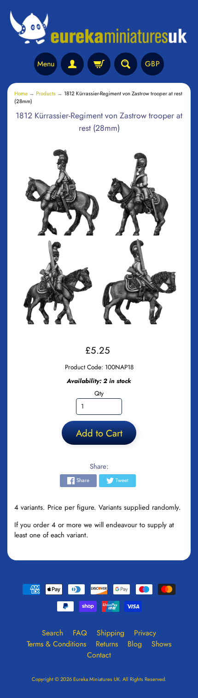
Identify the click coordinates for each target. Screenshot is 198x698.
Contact (99, 655)
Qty (99, 393)
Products (46, 93)
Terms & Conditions (56, 644)
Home (21, 93)
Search (52, 633)
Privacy (145, 633)
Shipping (110, 633)
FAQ (80, 633)
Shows (161, 644)
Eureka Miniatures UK (96, 679)
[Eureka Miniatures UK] (99, 27)
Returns (107, 644)
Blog (135, 644)
